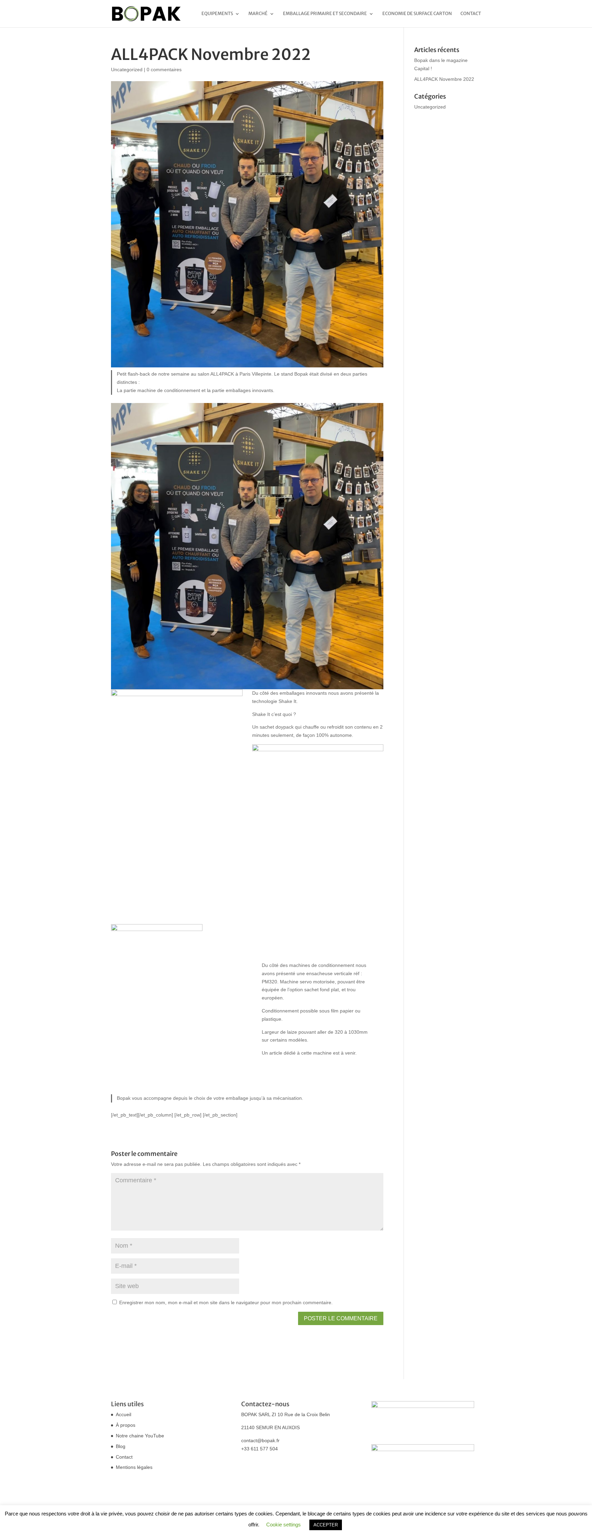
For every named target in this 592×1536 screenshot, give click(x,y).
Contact (470, 13)
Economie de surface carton (417, 13)
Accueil (123, 1414)
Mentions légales (134, 1467)
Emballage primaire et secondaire (325, 13)
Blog (120, 1446)
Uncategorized (127, 69)
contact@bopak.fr (260, 1440)
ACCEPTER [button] (325, 1524)
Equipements (217, 13)
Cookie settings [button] (283, 1524)
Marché (258, 13)
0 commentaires (164, 69)
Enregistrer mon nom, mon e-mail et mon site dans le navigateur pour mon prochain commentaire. (226, 1302)
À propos (125, 1425)
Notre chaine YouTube (140, 1435)
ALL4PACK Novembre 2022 (444, 79)
